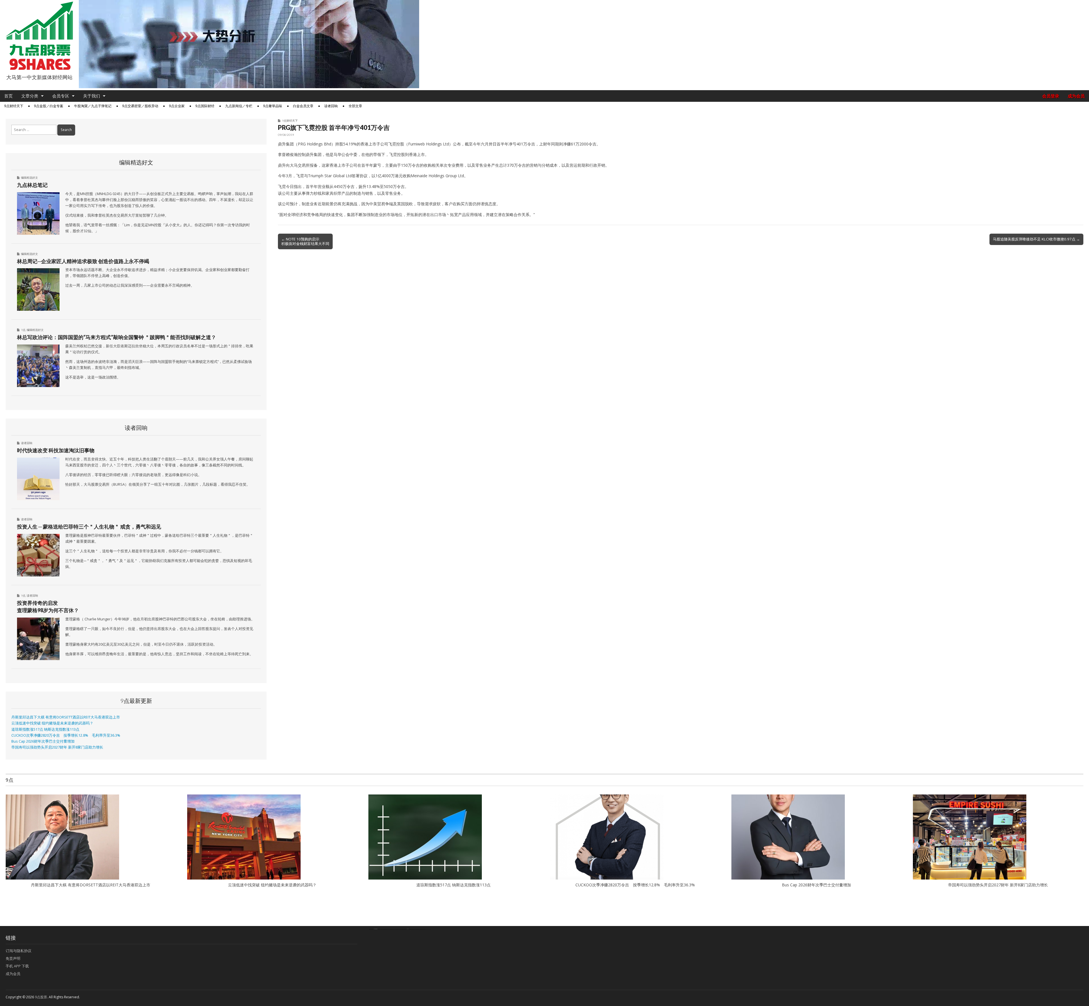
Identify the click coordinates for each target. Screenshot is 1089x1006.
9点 (23, 329)
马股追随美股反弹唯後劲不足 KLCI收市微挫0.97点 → (1036, 239)
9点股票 (41, 997)
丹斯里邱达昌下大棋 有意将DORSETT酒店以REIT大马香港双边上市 (65, 717)
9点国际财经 (204, 106)
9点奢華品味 (272, 106)
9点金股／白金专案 (48, 106)
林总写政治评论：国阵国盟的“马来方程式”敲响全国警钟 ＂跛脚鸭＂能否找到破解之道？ (116, 337)
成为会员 (1076, 96)
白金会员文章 (303, 106)
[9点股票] (39, 36)
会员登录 (1050, 96)
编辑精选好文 (29, 177)
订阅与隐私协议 (18, 950)
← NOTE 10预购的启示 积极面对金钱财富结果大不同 (305, 241)
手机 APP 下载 (17, 966)
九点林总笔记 (32, 185)
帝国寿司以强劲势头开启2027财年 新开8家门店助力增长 (57, 747)
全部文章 (355, 106)
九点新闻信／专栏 (238, 106)
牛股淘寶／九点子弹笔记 (92, 106)
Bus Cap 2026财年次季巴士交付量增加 (43, 741)
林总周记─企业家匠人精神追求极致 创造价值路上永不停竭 (83, 261)
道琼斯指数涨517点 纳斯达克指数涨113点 (45, 729)
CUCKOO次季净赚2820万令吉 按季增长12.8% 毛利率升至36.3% (65, 735)
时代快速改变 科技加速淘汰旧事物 (55, 450)
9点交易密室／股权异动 (140, 106)
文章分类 (29, 96)
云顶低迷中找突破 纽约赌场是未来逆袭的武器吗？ (52, 723)
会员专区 (60, 96)
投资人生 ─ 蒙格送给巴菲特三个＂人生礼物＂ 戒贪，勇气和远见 (89, 526)
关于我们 (91, 96)
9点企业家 (177, 106)
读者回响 (331, 106)
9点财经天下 (13, 106)
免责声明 (13, 958)
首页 (8, 96)
